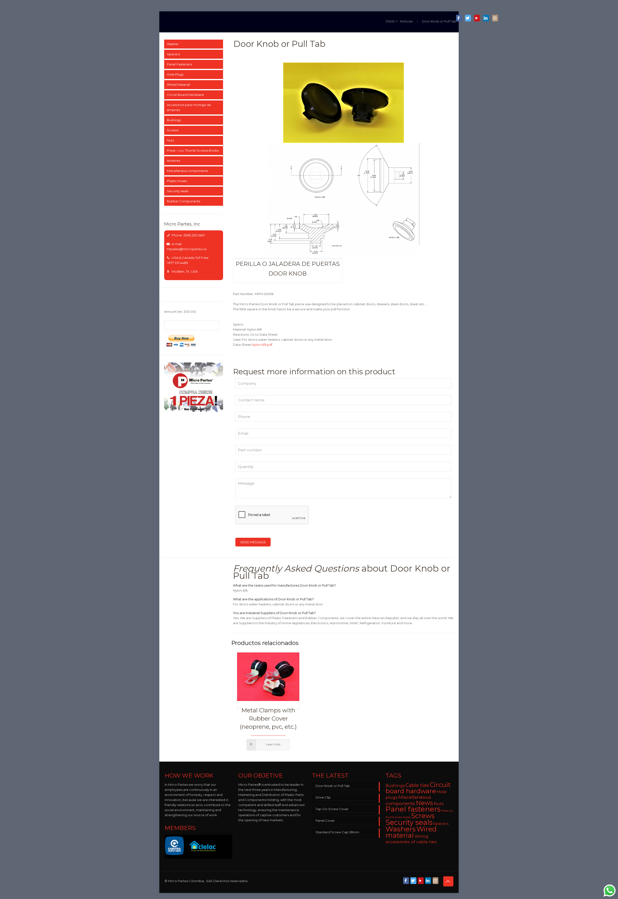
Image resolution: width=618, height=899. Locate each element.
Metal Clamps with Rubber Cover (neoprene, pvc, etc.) (268, 718)
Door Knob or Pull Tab (439, 21)
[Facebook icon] (459, 18)
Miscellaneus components (187, 171)
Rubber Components (183, 201)
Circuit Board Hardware (185, 95)
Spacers (173, 54)
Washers (401, 829)
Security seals (177, 191)
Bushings (174, 120)
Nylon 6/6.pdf (262, 345)
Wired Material (178, 84)
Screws (172, 130)
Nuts (170, 140)
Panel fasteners (413, 809)
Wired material (411, 832)
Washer (173, 44)
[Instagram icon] (495, 18)
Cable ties (417, 785)
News (424, 803)
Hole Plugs (175, 74)
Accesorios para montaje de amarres (189, 107)
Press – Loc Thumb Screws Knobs (193, 150)
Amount (180, 311)
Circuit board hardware (418, 788)
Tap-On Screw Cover (332, 809)
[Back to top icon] (448, 881)
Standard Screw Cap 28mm (337, 832)
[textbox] (287, 270)
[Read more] (268, 744)
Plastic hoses (177, 181)
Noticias (406, 21)
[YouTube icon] (477, 18)
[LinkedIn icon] (486, 18)
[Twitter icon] (468, 18)
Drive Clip (323, 797)
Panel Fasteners (179, 64)
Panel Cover (325, 820)
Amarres (173, 161)
